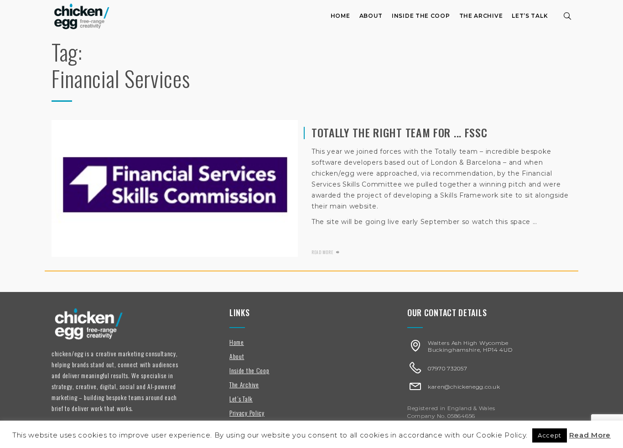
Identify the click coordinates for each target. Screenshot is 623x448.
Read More (590, 435)
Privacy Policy (247, 412)
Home (340, 15)
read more (322, 252)
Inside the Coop (421, 15)
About (371, 15)
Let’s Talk (530, 15)
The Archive (481, 15)
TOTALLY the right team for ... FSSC (400, 132)
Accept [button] (549, 435)
